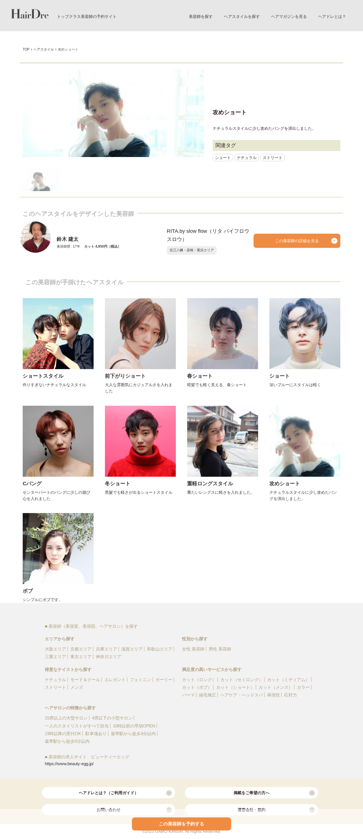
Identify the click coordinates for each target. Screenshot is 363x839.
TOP (26, 49)
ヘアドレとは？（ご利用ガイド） (108, 792)
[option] (113, 113)
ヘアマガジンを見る (289, 16)
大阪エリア (55, 648)
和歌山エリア (159, 648)
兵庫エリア (106, 648)
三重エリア (55, 656)
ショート (223, 157)
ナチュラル (247, 157)
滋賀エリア (132, 648)
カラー (303, 687)
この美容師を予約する (181, 823)
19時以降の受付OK (63, 733)
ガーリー (163, 679)
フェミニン (140, 679)
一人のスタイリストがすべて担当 (77, 725)
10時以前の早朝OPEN (134, 725)
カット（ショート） (235, 687)
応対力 (290, 694)
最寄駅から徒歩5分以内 (67, 741)
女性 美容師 (193, 648)
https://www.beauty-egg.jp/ (69, 763)
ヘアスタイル (43, 49)
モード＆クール (85, 679)
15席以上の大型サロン (66, 717)
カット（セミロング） (241, 679)
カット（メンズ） (276, 687)
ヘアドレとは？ (332, 16)
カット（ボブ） (197, 687)
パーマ (188, 694)
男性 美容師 (220, 648)
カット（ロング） (199, 679)
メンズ (76, 687)
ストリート (272, 157)
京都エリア (81, 648)
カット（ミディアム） (288, 679)
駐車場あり (96, 733)
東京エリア (81, 656)
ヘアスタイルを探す (242, 16)
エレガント (115, 679)
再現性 (273, 694)
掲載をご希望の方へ (251, 792)
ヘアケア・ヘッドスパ (241, 694)
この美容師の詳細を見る (297, 240)
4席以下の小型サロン (112, 717)
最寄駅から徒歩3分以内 (133, 733)
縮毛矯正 (207, 694)
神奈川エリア (108, 656)
